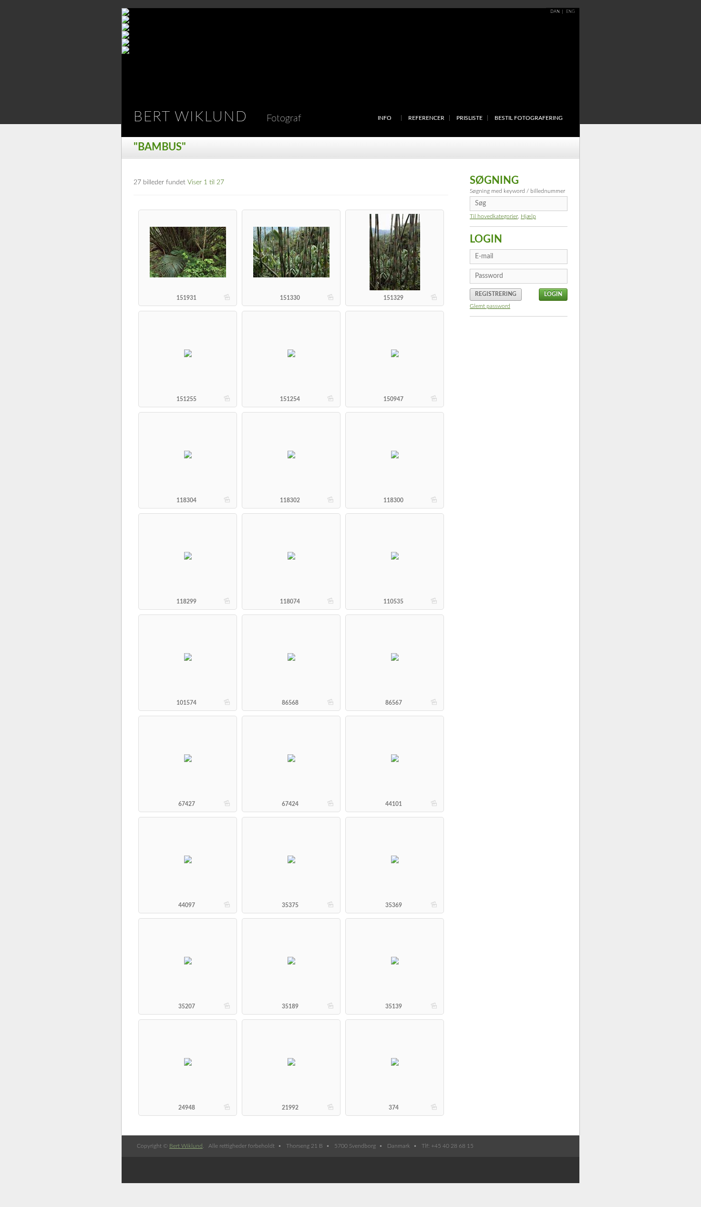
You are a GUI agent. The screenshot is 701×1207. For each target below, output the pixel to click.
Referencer (426, 118)
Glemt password (490, 306)
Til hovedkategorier (494, 216)
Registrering (495, 294)
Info (385, 118)
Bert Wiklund (217, 117)
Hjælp (528, 216)
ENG (570, 12)
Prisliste (469, 118)
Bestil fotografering (529, 118)
